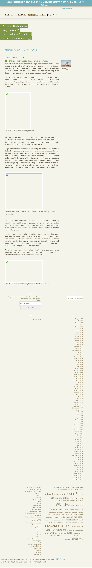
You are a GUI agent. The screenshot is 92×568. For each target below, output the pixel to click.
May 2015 (80, 443)
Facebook (49, 5)
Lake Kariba (37, 507)
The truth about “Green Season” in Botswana (26, 60)
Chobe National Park (56, 514)
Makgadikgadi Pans (35, 511)
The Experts (9, 15)
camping (51, 512)
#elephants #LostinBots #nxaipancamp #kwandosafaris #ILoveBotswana (68, 488)
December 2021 (77, 346)
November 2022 (77, 340)
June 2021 (80, 354)
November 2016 (77, 428)
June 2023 (80, 333)
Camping (38, 493)
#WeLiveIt (31, 15)
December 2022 (77, 339)
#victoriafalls (78, 501)
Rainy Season (74, 526)
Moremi (80, 520)
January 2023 (79, 337)
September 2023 (77, 331)
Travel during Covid (34, 545)
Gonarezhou (37, 499)
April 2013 (79, 469)
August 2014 (79, 457)
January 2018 (79, 404)
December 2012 (77, 473)
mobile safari (71, 520)
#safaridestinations (75, 498)
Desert (38, 497)
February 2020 (78, 370)
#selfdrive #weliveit (66, 501)
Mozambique (36, 525)
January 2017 (79, 424)
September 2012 (77, 479)
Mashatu (38, 515)
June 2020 (80, 364)
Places (39, 531)
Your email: (37, 300)
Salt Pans (69, 530)
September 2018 (77, 394)
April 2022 (79, 344)
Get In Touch (52, 15)
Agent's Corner (41, 15)
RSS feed (38, 319)
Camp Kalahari (58, 512)
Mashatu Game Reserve (33, 517)
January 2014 (79, 463)
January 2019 (79, 388)
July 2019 (80, 382)
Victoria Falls (37, 549)
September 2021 (77, 350)
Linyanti (66, 517)
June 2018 (80, 398)
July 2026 (80, 321)
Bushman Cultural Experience (72, 509)
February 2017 (78, 422)
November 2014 (77, 451)
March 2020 (79, 368)
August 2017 (79, 410)
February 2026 (78, 325)
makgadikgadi (76, 516)
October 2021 (78, 348)
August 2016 (79, 434)
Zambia (38, 552)
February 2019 (78, 386)
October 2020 (78, 360)
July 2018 (80, 396)
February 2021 (78, 356)
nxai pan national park (76, 523)
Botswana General (35, 489)
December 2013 (77, 465)
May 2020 (80, 366)
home (1, 14)
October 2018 (78, 392)
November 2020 (77, 358)
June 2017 (80, 414)
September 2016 (77, 432)
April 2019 (79, 384)
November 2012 (77, 475)
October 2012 (78, 477)
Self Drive (37, 537)
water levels (74, 536)
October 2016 (78, 430)
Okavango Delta (36, 527)
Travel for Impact (35, 547)
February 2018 (78, 402)
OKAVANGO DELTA (57, 526)
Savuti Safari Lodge (60, 533)
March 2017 (79, 420)
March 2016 (79, 440)
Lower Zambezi (36, 509)
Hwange (38, 501)
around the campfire (34, 487)
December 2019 (77, 374)
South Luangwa (36, 541)
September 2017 (77, 408)
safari (80, 526)
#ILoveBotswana (54, 494)
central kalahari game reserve (73, 512)
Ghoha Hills (68, 514)
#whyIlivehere (77, 505)
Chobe (39, 495)
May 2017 (80, 416)
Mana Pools (48, 520)
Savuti (39, 535)
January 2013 (79, 471)
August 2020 (79, 362)
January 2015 (79, 449)
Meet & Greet (61, 520)
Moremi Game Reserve (33, 523)
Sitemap (50, 559)
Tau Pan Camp (78, 533)
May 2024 (80, 329)
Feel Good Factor (20, 15)
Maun (39, 519)
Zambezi (38, 551)
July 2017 (80, 412)
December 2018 (77, 390)
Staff (39, 543)
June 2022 (80, 343)
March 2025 (79, 327)
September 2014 (77, 455)
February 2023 (78, 335)
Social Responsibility (34, 539)
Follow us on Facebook (35, 559)
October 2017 (78, 406)
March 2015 (79, 447)
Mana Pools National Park (33, 513)
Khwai (39, 503)
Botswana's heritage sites (33, 491)
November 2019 (77, 376)
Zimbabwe (37, 555)
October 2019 (78, 378)
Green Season (77, 514)
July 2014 (80, 459)
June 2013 (80, 467)
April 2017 (79, 418)
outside (38, 529)
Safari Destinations (67, 8)
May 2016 (80, 438)
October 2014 (78, 453)
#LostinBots (73, 493)
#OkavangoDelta (59, 497)
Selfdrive (70, 533)
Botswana (54, 509)
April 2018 (79, 400)
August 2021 (79, 352)
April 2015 (79, 446)
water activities (64, 536)
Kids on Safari (36, 505)
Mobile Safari (36, 521)
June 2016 (80, 436)
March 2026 (79, 323)
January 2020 (79, 372)
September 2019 (77, 380)
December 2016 (77, 426)
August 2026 (79, 319)
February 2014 (78, 461)
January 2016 (79, 442)
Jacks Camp (54, 517)
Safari (39, 533)
